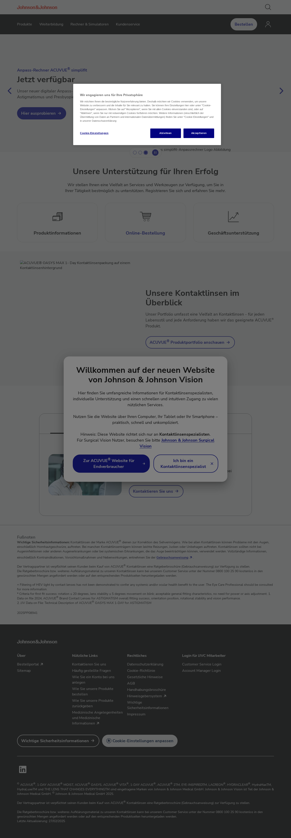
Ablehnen (165, 133)
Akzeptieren (198, 133)
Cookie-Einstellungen (94, 133)
